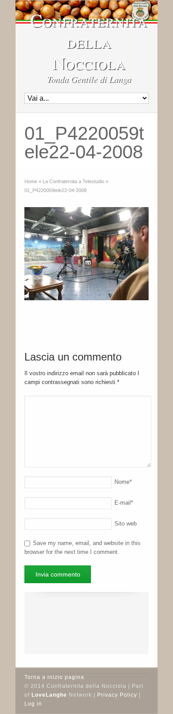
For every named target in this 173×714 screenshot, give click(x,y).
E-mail (123, 502)
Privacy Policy (117, 695)
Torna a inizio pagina (54, 677)
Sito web (125, 523)
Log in (33, 704)
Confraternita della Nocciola (88, 41)
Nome (123, 482)
